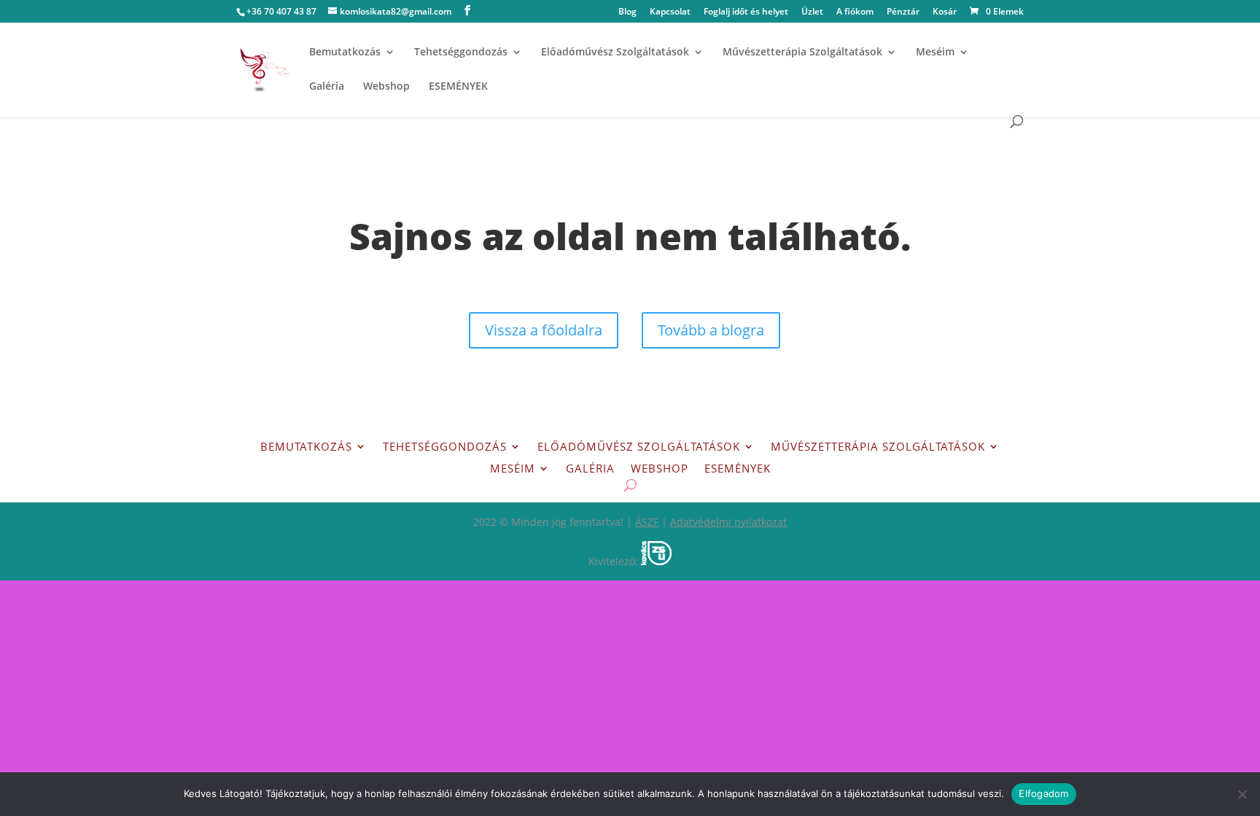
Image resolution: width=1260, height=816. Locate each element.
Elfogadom (1043, 793)
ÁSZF (646, 522)
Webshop (386, 87)
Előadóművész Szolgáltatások (615, 52)
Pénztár (903, 12)
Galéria (326, 87)
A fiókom (855, 12)
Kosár (945, 12)
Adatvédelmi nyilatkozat (728, 522)
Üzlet (812, 12)
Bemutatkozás (345, 52)
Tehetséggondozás (461, 52)
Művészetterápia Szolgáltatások (802, 52)
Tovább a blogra (711, 330)
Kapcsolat (670, 12)
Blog (627, 12)
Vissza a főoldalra (543, 330)
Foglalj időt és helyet (746, 12)
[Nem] (1241, 794)
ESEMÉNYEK (458, 87)
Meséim (935, 52)
